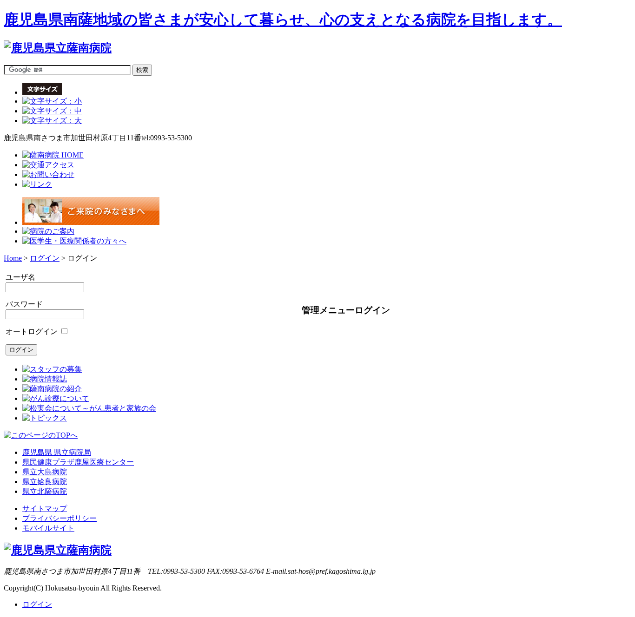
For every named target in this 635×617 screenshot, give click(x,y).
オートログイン (32, 331)
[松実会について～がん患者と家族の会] (89, 408)
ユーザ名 (20, 277)
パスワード (24, 304)
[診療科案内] (74, 241)
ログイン (45, 258)
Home (13, 258)
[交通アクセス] (48, 165)
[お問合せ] (48, 174)
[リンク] (37, 184)
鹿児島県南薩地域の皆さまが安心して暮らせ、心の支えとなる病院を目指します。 (283, 19)
